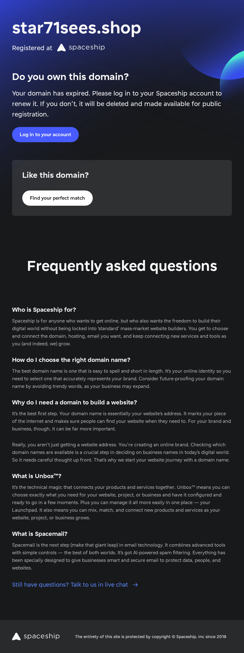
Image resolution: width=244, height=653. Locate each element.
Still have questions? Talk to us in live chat (71, 584)
